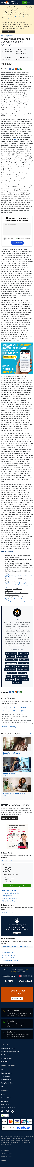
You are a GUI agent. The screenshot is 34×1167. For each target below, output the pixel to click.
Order (24, 2)
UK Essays (7, 45)
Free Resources (6, 1079)
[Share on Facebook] (10, 69)
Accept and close (7, 31)
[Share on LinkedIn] (18, 69)
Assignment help (6, 1058)
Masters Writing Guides (9, 960)
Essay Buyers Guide (8, 952)
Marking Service (7, 896)
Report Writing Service (9, 890)
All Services (4, 1061)
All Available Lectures (9, 913)
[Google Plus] (12, 1111)
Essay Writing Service (9, 861)
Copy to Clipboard (8, 727)
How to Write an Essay (9, 950)
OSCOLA (23, 711)
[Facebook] (2, 1111)
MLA (9, 707)
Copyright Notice (6, 1157)
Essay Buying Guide (7, 1083)
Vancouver (6, 711)
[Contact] (28, 2)
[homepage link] (2, 36)
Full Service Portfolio (8, 901)
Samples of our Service (9, 898)
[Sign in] (32, 2)
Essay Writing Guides (9, 958)
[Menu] (2, 2)
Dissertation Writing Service (10, 1051)
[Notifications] (30, 2)
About (3, 1094)
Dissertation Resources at (14, 946)
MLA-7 (16, 707)
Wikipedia (15, 711)
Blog (2, 1086)
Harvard (23, 707)
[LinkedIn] (7, 1111)
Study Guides (5, 1076)
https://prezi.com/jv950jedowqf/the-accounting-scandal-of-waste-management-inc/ (18, 585)
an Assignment (17, 886)
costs (16, 139)
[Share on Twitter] (13, 69)
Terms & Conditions (7, 1153)
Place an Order (17, 998)
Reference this (7, 63)
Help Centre (5, 1104)
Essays (3, 1070)
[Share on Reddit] (16, 69)
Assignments (9, 36)
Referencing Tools (8, 955)
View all (28, 733)
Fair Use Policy (6, 1098)
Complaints (4, 1101)
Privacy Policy (5, 1150)
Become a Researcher (8, 1108)
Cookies (3, 1160)
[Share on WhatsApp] (21, 69)
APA (4, 707)
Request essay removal (9, 818)
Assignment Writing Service (10, 893)
